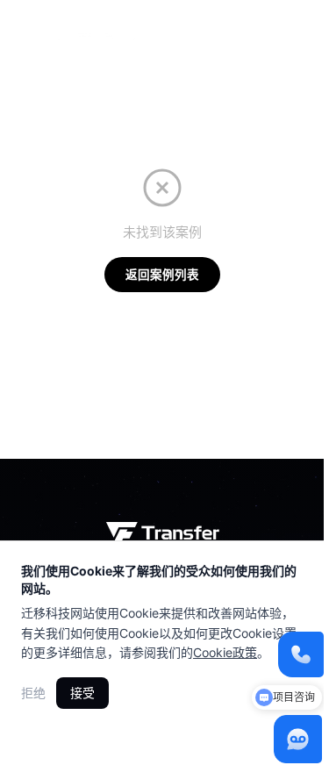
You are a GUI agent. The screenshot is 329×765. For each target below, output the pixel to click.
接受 (82, 692)
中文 (233, 27)
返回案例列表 (162, 275)
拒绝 (33, 692)
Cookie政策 (225, 652)
